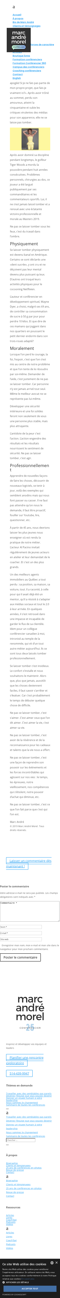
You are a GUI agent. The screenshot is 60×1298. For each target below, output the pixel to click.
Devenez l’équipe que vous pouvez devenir (29, 1095)
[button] (30, 1282)
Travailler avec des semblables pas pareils (29, 1093)
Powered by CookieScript (14, 1294)
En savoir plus (27, 1278)
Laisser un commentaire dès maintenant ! (29, 863)
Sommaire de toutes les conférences (25, 1104)
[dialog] (30, 1278)
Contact (10, 1172)
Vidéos (9, 1224)
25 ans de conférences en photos (24, 1167)
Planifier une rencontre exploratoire (25, 1060)
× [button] (56, 1263)
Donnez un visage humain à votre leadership (24, 1099)
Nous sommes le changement (22, 1102)
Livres (9, 1217)
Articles (10, 1215)
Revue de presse (15, 1170)
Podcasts (11, 1222)
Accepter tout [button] (30, 1288)
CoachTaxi (11, 1219)
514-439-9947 (19, 1073)
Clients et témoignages (18, 1165)
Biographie (12, 1163)
